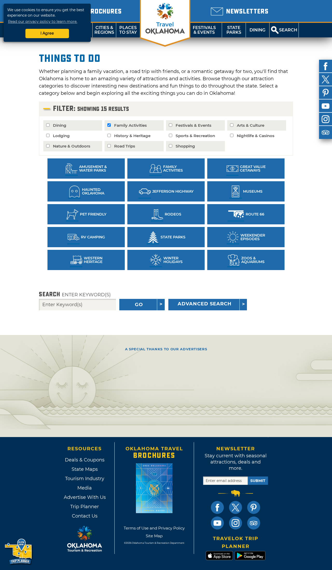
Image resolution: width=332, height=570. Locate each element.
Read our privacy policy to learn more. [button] (42, 21)
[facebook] (325, 66)
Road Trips (124, 146)
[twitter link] (235, 507)
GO (139, 304)
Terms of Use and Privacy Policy (154, 528)
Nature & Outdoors (71, 146)
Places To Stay (128, 30)
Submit (257, 480)
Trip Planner (84, 506)
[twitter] (325, 79)
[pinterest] (325, 92)
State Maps (85, 469)
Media (84, 488)
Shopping (185, 146)
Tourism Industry (84, 478)
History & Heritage (132, 135)
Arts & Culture (250, 125)
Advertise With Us (84, 497)
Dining (257, 30)
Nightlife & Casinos (255, 135)
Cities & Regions (104, 30)
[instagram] (325, 119)
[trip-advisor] (325, 132)
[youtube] (325, 105)
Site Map (154, 535)
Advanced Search (205, 304)
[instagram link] (235, 523)
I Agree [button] (47, 33)
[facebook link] (217, 507)
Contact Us (85, 516)
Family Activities (130, 125)
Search (75, 294)
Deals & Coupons (85, 460)
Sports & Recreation (195, 135)
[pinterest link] (253, 507)
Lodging (61, 135)
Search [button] (288, 30)
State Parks (233, 30)
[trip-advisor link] (253, 523)
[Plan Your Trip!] (19, 551)
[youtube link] (217, 523)
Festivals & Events (204, 30)
